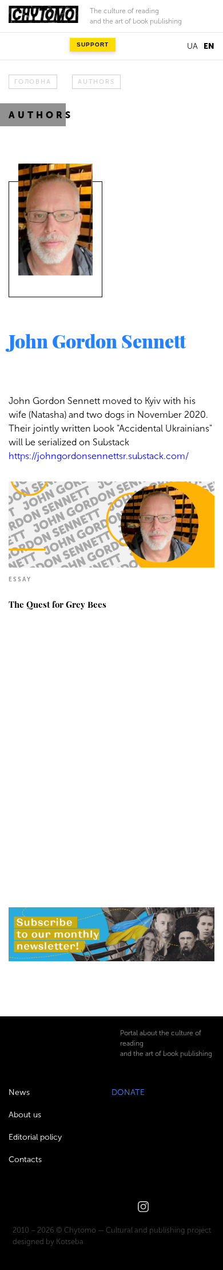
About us (25, 1115)
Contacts (25, 1159)
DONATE (128, 1092)
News (19, 1092)
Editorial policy (35, 1137)
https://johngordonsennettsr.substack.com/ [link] (99, 455)
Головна (32, 82)
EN (209, 46)
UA (192, 46)
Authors (96, 82)
